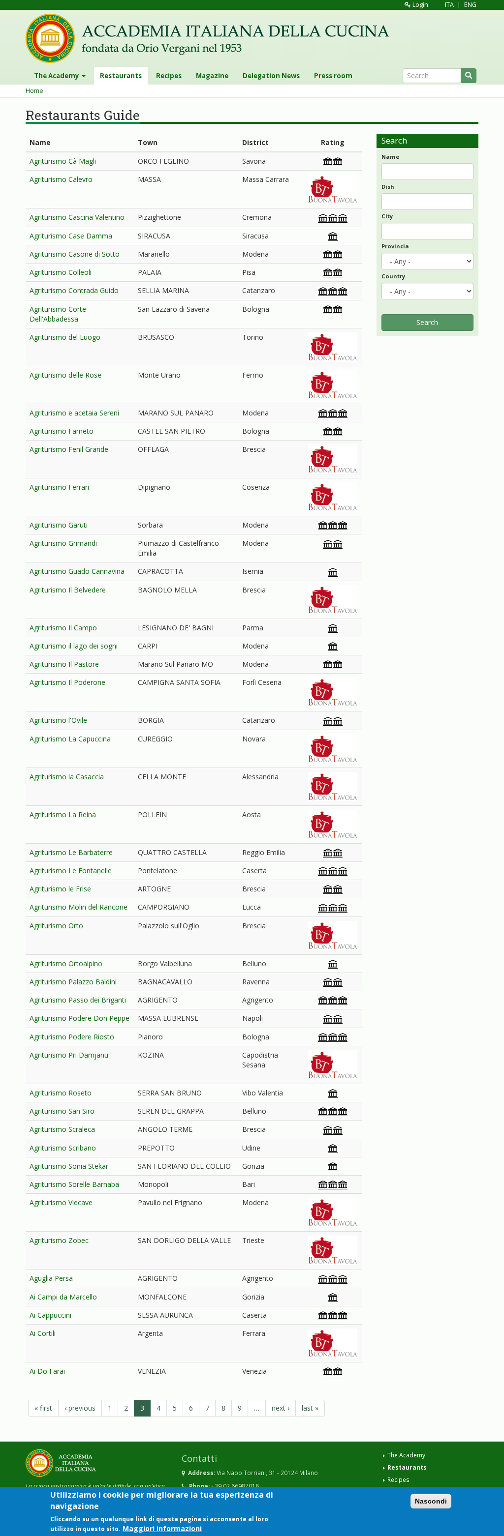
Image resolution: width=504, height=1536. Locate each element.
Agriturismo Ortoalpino (66, 963)
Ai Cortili (43, 1333)
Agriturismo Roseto (61, 1092)
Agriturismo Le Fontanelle (71, 870)
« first (43, 1408)
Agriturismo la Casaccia (67, 776)
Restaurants (121, 75)
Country (393, 276)
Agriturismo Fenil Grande (69, 449)
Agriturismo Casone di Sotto (75, 254)
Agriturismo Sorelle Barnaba (74, 1184)
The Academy (57, 75)
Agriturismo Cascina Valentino (77, 217)
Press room (333, 75)
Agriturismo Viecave (61, 1202)
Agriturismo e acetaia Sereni (74, 412)
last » (310, 1408)
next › (280, 1408)
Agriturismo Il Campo (63, 627)
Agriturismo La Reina (63, 814)
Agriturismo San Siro (62, 1111)
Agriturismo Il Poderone (67, 682)
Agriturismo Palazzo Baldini (73, 981)
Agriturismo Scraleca (62, 1129)
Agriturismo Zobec (59, 1240)
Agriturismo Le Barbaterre (71, 852)
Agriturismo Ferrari (59, 487)
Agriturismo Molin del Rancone (78, 907)
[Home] (211, 38)
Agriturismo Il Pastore (64, 664)
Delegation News (271, 75)
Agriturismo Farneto (62, 431)
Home (34, 91)
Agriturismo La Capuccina (70, 738)
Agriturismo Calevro (61, 179)
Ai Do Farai (47, 1371)
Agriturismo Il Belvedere (68, 589)
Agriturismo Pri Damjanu (69, 1055)
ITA (449, 4)
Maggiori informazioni (162, 1528)
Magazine (212, 75)
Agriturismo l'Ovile (58, 720)
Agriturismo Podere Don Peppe (79, 1018)
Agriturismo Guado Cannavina (77, 571)
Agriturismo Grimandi (63, 543)
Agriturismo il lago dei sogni (74, 645)
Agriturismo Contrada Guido (74, 290)
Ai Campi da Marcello (63, 1296)
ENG (470, 4)
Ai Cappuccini (50, 1315)
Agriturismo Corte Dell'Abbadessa (58, 314)
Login (419, 4)
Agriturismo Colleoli (61, 272)
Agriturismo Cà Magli (63, 161)
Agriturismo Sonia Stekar (69, 1166)
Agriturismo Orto (56, 925)
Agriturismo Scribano (63, 1147)
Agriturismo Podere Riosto (72, 1036)
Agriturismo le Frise (60, 888)
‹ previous (79, 1408)
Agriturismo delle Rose (65, 375)
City (387, 216)
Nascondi (431, 1501)
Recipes (169, 75)
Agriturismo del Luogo (65, 337)
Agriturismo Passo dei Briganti (78, 999)
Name (390, 156)
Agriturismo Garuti (59, 525)
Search (427, 322)
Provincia (395, 246)
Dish (387, 186)
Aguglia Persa (51, 1278)
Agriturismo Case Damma (71, 235)
